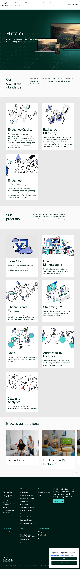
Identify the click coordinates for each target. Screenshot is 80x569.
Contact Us (6, 532)
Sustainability (24, 539)
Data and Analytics (26, 511)
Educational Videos (44, 492)
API (39, 538)
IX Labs (22, 543)
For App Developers (9, 500)
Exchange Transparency (28, 523)
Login (69, 4)
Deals (22, 514)
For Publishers (16, 460)
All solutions (64, 424)
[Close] (77, 550)
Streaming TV (24, 501)
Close (64, 558)
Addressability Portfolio (27, 507)
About (44, 3)
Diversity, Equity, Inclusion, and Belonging (27, 535)
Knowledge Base (43, 535)
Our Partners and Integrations (8, 511)
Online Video (24, 504)
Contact (17, 6)
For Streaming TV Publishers (54, 462)
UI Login (40, 532)
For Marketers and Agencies (9, 503)
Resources (36, 3)
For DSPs (6, 507)
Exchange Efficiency (26, 520)
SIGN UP (58, 501)
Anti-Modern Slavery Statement (49, 565)
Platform (17, 3)
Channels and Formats (27, 498)
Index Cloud (24, 492)
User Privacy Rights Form (18, 565)
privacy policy (54, 555)
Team (22, 532)
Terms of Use (33, 565)
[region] (64, 558)
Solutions (26, 3)
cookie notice (64, 555)
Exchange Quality (25, 517)
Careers (52, 3)
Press (39, 495)
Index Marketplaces (26, 495)
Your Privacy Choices (64, 562)
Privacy (5, 565)
